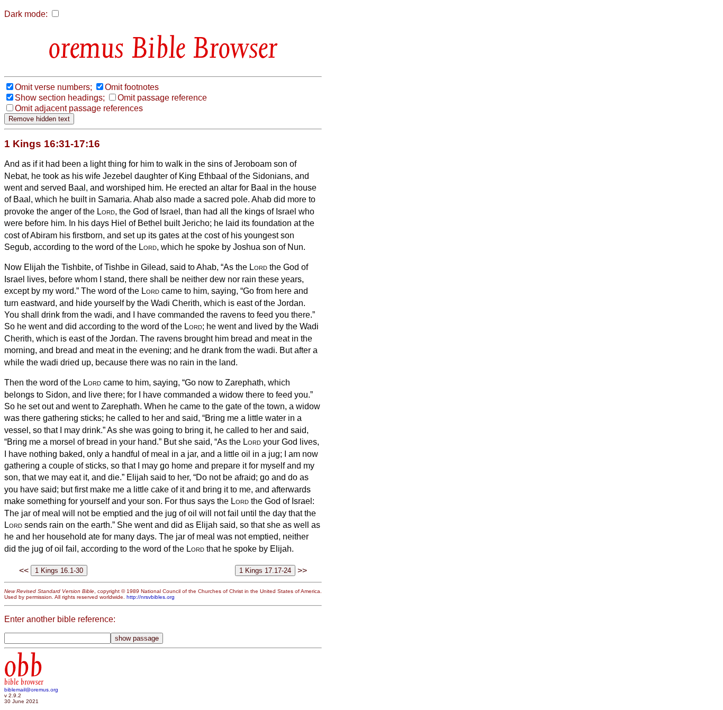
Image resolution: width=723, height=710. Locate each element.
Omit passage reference (162, 97)
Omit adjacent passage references (79, 108)
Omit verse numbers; (53, 87)
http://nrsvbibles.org (150, 597)
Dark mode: (26, 14)
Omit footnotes (132, 87)
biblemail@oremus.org (31, 690)
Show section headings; (60, 97)
